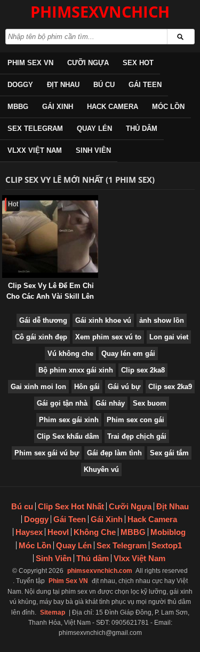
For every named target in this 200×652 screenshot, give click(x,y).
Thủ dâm (141, 129)
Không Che (95, 532)
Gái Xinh (57, 107)
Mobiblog (168, 532)
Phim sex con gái (135, 420)
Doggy (20, 85)
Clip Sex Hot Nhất (71, 506)
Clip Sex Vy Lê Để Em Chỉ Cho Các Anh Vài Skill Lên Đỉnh (50, 296)
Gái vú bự (124, 387)
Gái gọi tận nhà (62, 403)
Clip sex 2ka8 (143, 370)
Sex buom (149, 403)
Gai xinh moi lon (38, 387)
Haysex (29, 532)
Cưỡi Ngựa (88, 63)
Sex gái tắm (169, 453)
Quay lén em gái (128, 354)
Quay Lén (94, 129)
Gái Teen (145, 85)
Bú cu (104, 85)
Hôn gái (87, 387)
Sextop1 (166, 545)
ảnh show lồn (161, 320)
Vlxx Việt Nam (34, 150)
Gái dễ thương (43, 320)
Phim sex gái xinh (69, 420)
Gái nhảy (110, 403)
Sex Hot (138, 63)
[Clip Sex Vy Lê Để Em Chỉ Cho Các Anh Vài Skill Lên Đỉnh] (4, 200)
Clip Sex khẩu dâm (68, 436)
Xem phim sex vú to (108, 337)
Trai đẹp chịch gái (136, 436)
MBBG (17, 107)
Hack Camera (112, 107)
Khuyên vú (101, 469)
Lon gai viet (168, 337)
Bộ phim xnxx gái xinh (75, 370)
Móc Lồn (168, 107)
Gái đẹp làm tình (114, 453)
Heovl (58, 532)
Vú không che (70, 354)
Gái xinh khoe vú (103, 320)
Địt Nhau (63, 85)
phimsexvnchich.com (99, 571)
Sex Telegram (35, 129)
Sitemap (52, 612)
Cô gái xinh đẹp (41, 337)
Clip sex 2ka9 (170, 387)
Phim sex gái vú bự (46, 453)
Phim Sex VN (30, 63)
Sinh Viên (93, 150)
